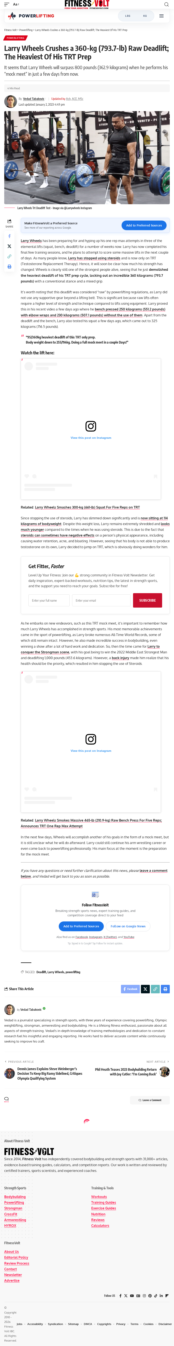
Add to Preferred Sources (144, 225)
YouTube (128, 937)
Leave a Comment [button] (152, 1100)
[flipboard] (167, 1296)
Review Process (16, 1263)
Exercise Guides (103, 1208)
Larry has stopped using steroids (94, 258)
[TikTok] (155, 1296)
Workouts (99, 1197)
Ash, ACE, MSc (74, 99)
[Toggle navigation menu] (161, 16)
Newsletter (13, 1275)
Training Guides (103, 1202)
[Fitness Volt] (87, 4)
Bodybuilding (15, 1197)
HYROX (10, 1225)
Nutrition (98, 1214)
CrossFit (10, 1214)
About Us (11, 1252)
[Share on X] (9, 246)
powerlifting (73, 972)
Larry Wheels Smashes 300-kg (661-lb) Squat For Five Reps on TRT (87, 507)
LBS (127, 15)
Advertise (12, 1280)
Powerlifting (15, 38)
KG (145, 15)
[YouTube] (132, 1296)
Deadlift (41, 972)
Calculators (100, 1225)
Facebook (82, 937)
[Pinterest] (150, 1296)
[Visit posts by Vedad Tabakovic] (9, 1009)
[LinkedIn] (161, 1296)
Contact (10, 1269)
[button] (7, 4)
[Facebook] (120, 1296)
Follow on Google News (128, 926)
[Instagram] (144, 1296)
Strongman (13, 1208)
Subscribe (147, 600)
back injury (120, 658)
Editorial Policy (16, 1257)
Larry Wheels (56, 972)
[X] (126, 1296)
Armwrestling (15, 1220)
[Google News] (138, 1296)
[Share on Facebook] (9, 236)
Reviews (98, 1220)
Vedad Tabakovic (33, 99)
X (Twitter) (110, 937)
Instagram (95, 937)
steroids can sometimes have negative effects (57, 535)
